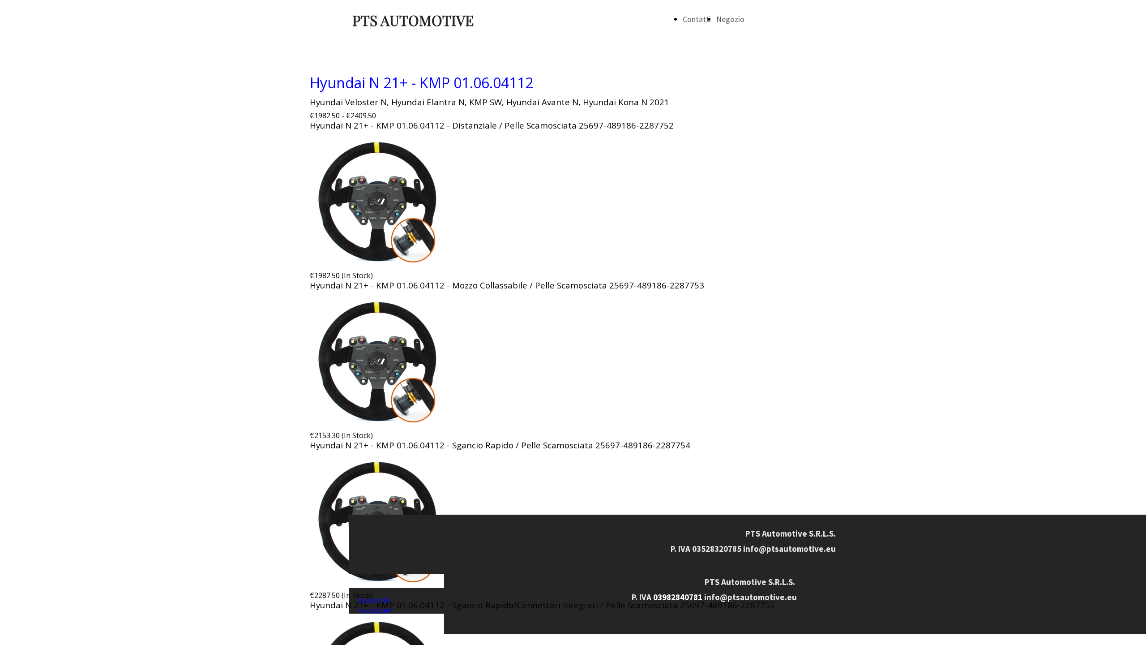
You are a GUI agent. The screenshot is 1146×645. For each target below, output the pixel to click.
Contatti (697, 19)
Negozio (730, 19)
